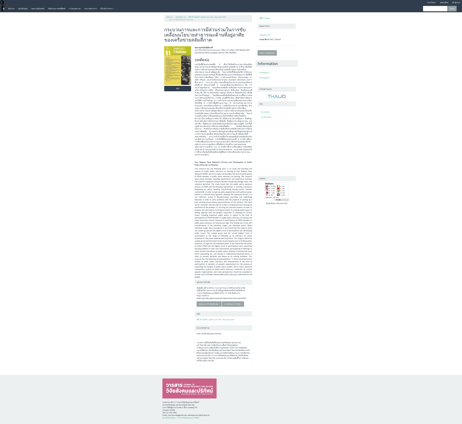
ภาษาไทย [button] (431, 2)
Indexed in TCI (265, 35)
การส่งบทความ (75, 8)
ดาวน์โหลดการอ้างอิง (232, 304)
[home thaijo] (277, 96)
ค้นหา (452, 8)
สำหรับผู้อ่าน (264, 73)
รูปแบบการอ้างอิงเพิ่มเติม (209, 304)
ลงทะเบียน (444, 2)
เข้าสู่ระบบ (456, 2)
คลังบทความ (181, 17)
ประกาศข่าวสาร (90, 8)
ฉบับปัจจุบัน (23, 8)
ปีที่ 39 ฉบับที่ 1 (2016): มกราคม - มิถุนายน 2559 (207, 17)
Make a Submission (267, 53)
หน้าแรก (11, 8)
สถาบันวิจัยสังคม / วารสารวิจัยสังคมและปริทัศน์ (180, 418)
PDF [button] (177, 88)
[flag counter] (277, 191)
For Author (265, 112)
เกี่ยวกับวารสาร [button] (106, 8)
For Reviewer (266, 117)
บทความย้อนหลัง (37, 8)
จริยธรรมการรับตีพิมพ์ (56, 8)
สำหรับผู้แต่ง (264, 78)
